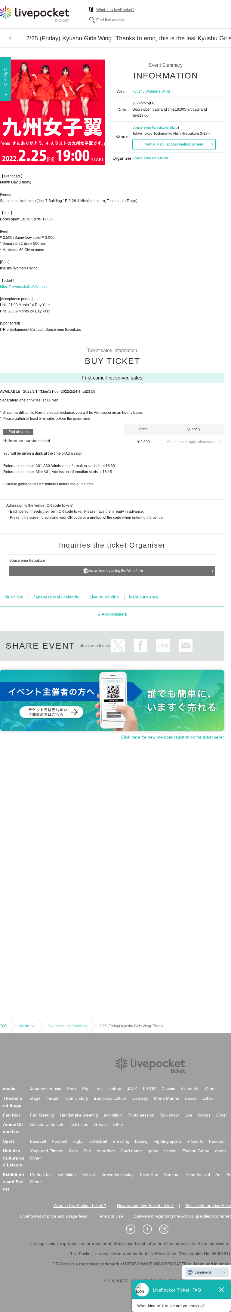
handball (217, 1141)
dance (191, 1098)
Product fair (41, 1174)
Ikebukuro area (143, 597)
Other (210, 1088)
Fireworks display (117, 1174)
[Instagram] (167, 1229)
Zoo (87, 1150)
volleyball (98, 1141)
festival (88, 1174)
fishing (170, 1150)
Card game (131, 1150)
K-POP (149, 1088)
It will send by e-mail (185, 645)
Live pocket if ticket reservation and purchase (34, 14)
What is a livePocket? (115, 10)
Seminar (172, 1174)
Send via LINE (163, 645)
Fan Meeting (42, 1115)
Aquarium (106, 1150)
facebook (140, 645)
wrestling (120, 1141)
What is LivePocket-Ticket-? (80, 1205)
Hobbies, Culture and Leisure (13, 1158)
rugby (78, 1141)
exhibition (113, 1115)
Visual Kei (190, 1088)
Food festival (198, 1174)
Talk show (169, 1115)
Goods (204, 1115)
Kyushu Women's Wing (151, 91)
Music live (14, 597)
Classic (168, 1088)
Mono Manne (166, 1098)
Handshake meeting (79, 1115)
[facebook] (150, 1229)
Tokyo (173, 127)
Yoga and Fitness (46, 1150)
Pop (86, 1088)
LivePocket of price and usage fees (53, 1216)
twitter (118, 645)
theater (53, 1098)
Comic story (77, 1098)
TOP (3, 1026)
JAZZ (132, 1088)
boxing (141, 1141)
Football (59, 1141)
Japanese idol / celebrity (56, 597)
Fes (99, 1088)
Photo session (141, 1115)
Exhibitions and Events (13, 1181)
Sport (8, 1141)
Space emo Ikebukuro (150, 127)
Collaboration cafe (47, 1124)
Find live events (110, 20)
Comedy (140, 1098)
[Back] (10, 38)
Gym (73, 1150)
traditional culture (110, 1098)
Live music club (104, 597)
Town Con (148, 1174)
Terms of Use (110, 1216)
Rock (71, 1088)
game (153, 1150)
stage (35, 1098)
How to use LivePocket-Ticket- (145, 1205)
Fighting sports (167, 1141)
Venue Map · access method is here (174, 144)
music (9, 1088)
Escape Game (195, 1150)
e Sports (195, 1141)
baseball (38, 1141)
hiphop (114, 1088)
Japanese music (45, 1088)
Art (218, 1174)
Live (188, 1115)
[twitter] (134, 1229)
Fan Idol (11, 1115)
